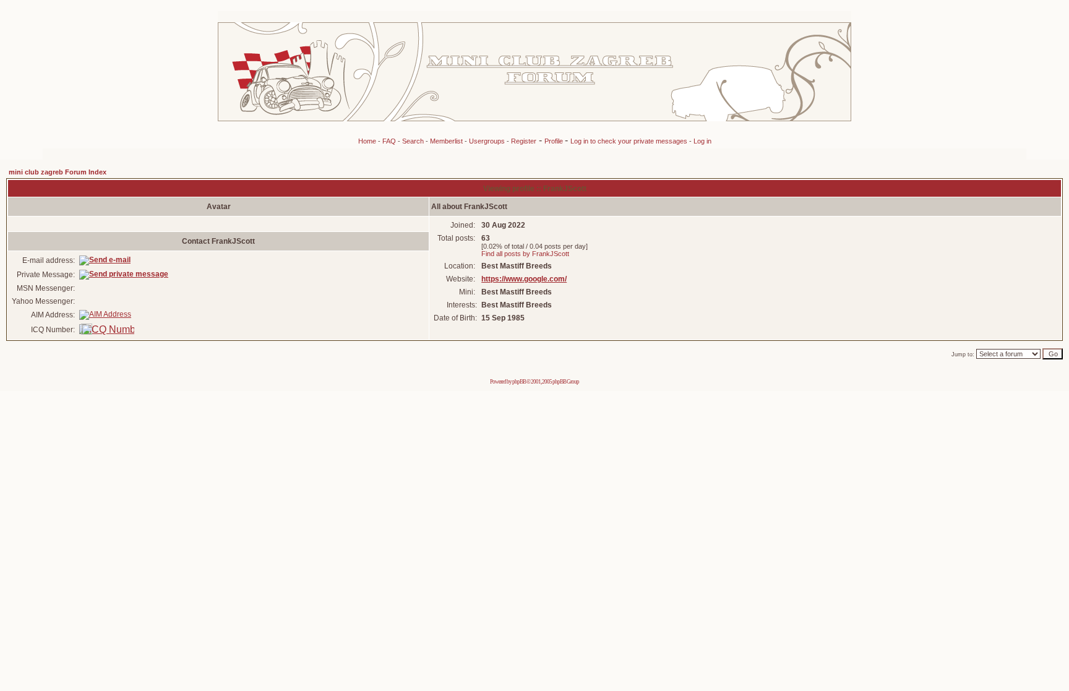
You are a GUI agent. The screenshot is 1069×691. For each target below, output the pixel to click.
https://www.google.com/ (524, 279)
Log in (702, 141)
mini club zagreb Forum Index (57, 172)
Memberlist (446, 141)
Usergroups (487, 141)
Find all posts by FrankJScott (525, 253)
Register (523, 141)
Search (413, 141)
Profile (554, 141)
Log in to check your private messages (629, 141)
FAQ (389, 141)
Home (367, 141)
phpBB (519, 382)
